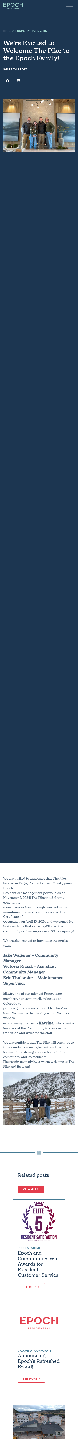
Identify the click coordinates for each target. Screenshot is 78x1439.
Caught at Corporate (34, 1351)
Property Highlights (31, 31)
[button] (7, 81)
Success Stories (30, 1248)
